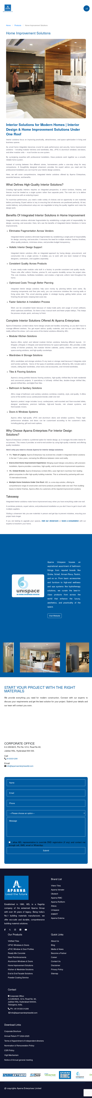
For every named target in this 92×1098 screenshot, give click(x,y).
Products (17, 25)
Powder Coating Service (18, 977)
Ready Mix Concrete (16, 953)
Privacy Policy (57, 969)
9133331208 (12, 758)
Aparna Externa (57, 918)
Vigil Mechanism (11, 1055)
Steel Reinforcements (17, 957)
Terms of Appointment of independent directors (24, 1040)
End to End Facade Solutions (20, 973)
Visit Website (54, 615)
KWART (54, 914)
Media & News (57, 949)
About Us (55, 941)
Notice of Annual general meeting (18, 1059)
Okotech (54, 893)
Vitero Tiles (56, 885)
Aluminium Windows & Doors (20, 961)
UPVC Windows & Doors (18, 945)
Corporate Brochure (12, 1031)
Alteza (53, 905)
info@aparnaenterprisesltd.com (20, 766)
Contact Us (55, 961)
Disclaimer (55, 965)
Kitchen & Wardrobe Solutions (20, 969)
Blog (53, 945)
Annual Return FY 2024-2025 (16, 1036)
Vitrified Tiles (13, 941)
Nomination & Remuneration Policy (19, 1045)
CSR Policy (9, 1050)
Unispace (55, 910)
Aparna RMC (56, 897)
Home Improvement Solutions (20, 965)
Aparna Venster (57, 889)
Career (54, 957)
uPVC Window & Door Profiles (21, 949)
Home (8, 25)
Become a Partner (58, 953)
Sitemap (54, 973)
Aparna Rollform (58, 901)
